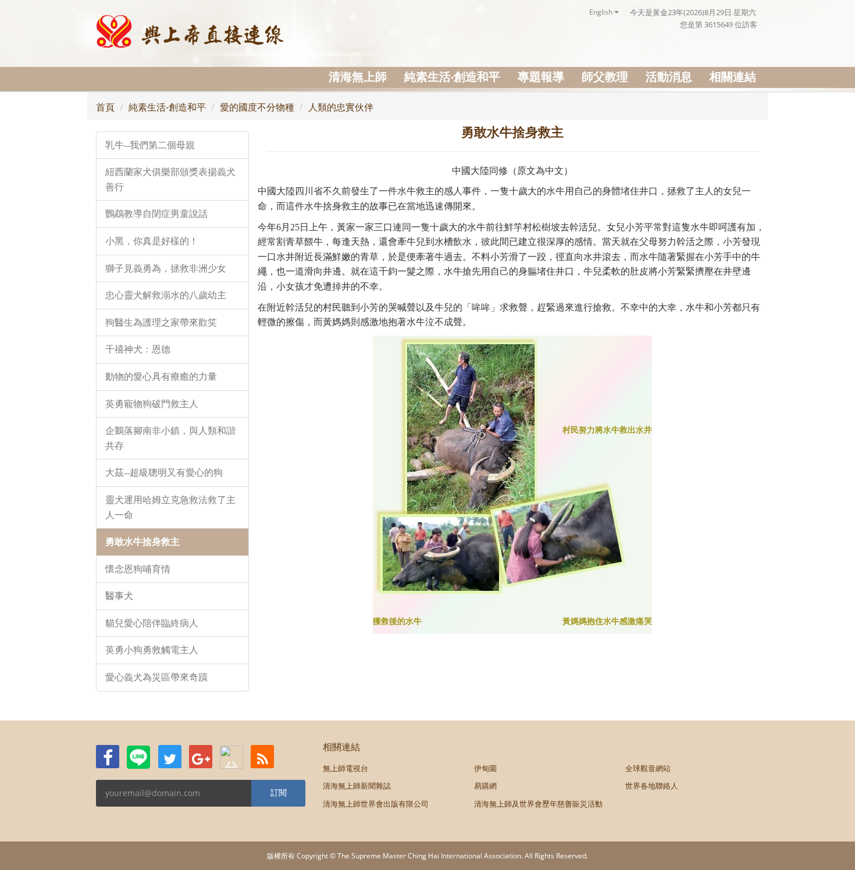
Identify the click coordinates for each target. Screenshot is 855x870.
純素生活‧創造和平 (452, 76)
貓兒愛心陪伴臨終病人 (151, 623)
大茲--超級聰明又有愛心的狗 (164, 472)
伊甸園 (485, 768)
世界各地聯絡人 (651, 785)
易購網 (485, 785)
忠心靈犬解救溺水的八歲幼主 (165, 295)
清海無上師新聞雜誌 (357, 785)
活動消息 (669, 76)
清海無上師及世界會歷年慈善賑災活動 (538, 803)
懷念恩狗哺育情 (137, 569)
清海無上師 (358, 76)
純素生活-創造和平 (167, 107)
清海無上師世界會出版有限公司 (376, 803)
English (601, 12)
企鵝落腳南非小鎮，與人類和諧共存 (170, 438)
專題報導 (541, 76)
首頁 (105, 107)
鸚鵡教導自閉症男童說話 (156, 214)
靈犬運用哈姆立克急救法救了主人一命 (170, 507)
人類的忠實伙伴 (340, 107)
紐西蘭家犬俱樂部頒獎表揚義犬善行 (170, 179)
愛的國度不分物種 (257, 107)
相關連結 (733, 76)
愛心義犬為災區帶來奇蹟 (156, 677)
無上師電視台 (345, 768)
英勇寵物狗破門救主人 (151, 404)
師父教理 (605, 76)
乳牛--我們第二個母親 (150, 145)
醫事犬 (119, 596)
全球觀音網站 (648, 768)
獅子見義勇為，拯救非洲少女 (165, 268)
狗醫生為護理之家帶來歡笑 (161, 322)
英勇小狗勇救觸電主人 (151, 650)
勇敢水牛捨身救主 (142, 542)
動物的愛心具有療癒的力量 (161, 376)
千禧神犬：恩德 (137, 349)
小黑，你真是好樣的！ (151, 241)
